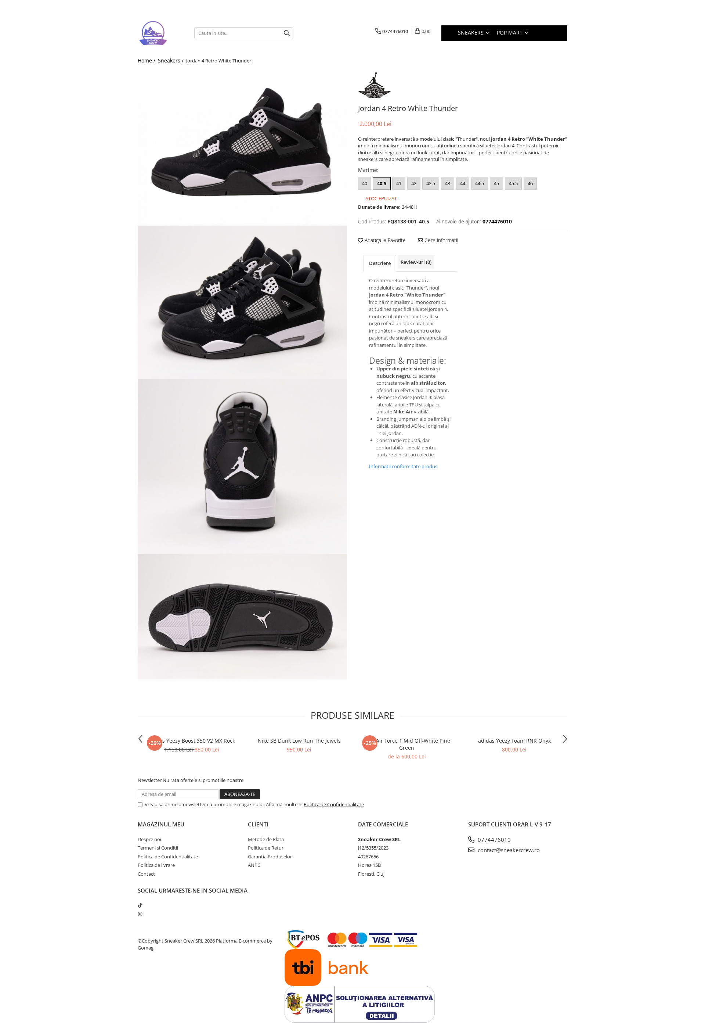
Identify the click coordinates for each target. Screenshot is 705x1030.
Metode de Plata (266, 839)
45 (496, 183)
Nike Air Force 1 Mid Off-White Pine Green (407, 744)
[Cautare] (286, 33)
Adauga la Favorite (384, 240)
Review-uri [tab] (416, 262)
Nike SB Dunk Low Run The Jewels (299, 740)
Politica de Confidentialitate (334, 804)
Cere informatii (440, 240)
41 (398, 183)
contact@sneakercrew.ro (508, 850)
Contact (146, 874)
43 (447, 183)
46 (530, 183)
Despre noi (149, 839)
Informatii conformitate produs (403, 466)
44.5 (479, 183)
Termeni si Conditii (158, 847)
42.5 (430, 183)
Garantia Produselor (270, 856)
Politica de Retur (265, 847)
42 (413, 183)
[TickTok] (140, 905)
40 (364, 183)
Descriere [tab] (380, 263)
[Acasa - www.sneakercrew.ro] (160, 33)
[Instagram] (140, 914)
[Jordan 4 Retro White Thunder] (242, 148)
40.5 (381, 183)
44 (462, 183)
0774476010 (493, 839)
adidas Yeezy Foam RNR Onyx (514, 740)
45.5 (513, 183)
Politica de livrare (156, 865)
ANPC (254, 865)
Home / (147, 60)
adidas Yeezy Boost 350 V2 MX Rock (191, 740)
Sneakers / (171, 60)
